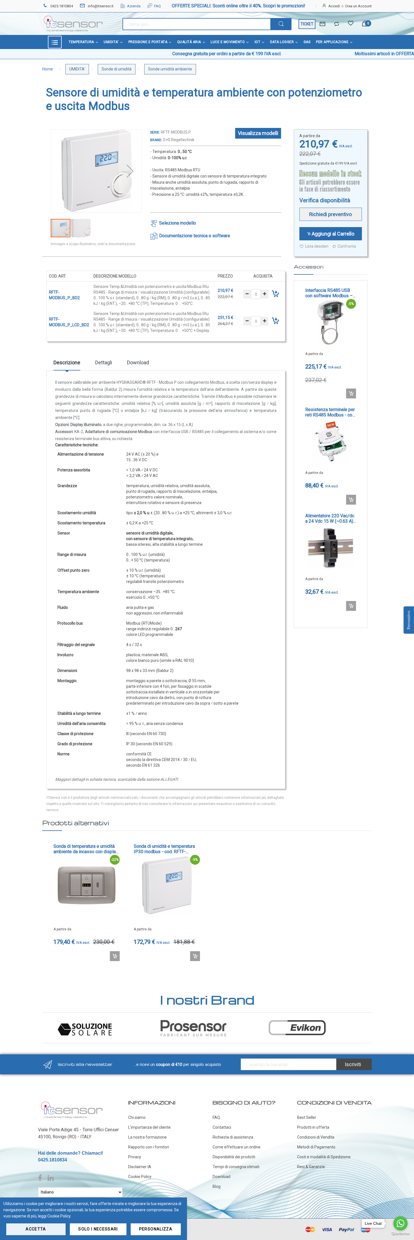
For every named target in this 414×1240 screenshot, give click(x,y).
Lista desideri (316, 246)
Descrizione (67, 362)
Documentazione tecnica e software (194, 235)
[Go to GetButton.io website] (400, 1234)
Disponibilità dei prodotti (234, 1157)
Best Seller (306, 1117)
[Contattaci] (322, 24)
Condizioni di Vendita (315, 1137)
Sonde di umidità (117, 69)
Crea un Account (358, 6)
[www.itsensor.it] (72, 1102)
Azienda (134, 6)
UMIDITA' (77, 69)
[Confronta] (337, 24)
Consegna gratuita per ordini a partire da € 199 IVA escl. (173, 53)
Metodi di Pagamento (316, 1147)
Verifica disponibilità (324, 200)
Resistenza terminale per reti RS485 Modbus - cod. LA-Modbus (330, 412)
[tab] (66, 364)
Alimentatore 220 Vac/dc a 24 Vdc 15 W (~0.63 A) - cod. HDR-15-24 (330, 518)
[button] (130, 171)
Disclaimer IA (139, 1166)
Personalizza (155, 1229)
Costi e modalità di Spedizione (324, 1157)
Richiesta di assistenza (233, 1137)
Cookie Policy (140, 1176)
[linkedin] (50, 1178)
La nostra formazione (147, 1137)
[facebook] (41, 1178)
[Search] (280, 24)
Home (47, 69)
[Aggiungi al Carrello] (351, 393)
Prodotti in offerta (313, 1127)
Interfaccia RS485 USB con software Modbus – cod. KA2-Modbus (329, 293)
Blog (217, 1186)
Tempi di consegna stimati (236, 1166)
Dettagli (103, 362)
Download (138, 362)
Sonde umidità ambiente (170, 69)
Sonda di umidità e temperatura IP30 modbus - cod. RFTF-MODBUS (164, 849)
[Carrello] (365, 24)
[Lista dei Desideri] (351, 24)
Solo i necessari (98, 1229)
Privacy (134, 1157)
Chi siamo (137, 1117)
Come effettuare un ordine (237, 1147)
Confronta (347, 246)
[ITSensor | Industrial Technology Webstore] (73, 23)
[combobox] (196, 24)
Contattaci (222, 1127)
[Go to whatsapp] (400, 1223)
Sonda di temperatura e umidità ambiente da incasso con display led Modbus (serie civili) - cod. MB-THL (86, 849)
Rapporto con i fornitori (148, 1147)
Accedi (334, 6)
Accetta (36, 1229)
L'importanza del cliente (149, 1127)
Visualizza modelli (258, 133)
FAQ (157, 6)
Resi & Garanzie (311, 1166)
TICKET (307, 24)
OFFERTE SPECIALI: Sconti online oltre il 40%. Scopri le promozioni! (238, 5)
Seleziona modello (177, 223)
